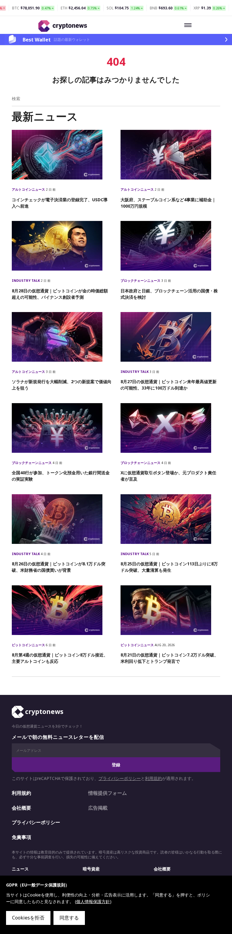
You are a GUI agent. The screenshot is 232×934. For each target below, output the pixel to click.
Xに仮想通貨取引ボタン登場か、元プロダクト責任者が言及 (168, 476)
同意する (69, 917)
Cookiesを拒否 (28, 917)
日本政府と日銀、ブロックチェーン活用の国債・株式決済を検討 (169, 294)
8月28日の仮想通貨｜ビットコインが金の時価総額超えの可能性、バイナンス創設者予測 (60, 294)
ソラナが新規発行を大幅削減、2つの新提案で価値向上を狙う (61, 385)
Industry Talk (26, 280)
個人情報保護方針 (93, 901)
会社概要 (21, 807)
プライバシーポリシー (119, 778)
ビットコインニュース (29, 645)
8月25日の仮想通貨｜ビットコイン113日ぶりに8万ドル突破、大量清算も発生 (169, 567)
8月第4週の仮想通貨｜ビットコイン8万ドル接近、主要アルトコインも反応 (60, 658)
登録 (116, 765)
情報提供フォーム (107, 793)
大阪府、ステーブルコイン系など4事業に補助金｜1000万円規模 (168, 203)
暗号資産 (91, 869)
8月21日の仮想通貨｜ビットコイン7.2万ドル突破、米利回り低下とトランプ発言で (169, 658)
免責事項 (21, 837)
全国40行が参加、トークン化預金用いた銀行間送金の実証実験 (61, 476)
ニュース (20, 869)
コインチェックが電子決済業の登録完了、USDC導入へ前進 (60, 203)
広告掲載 (98, 807)
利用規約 (153, 778)
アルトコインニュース (29, 189)
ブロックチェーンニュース (141, 280)
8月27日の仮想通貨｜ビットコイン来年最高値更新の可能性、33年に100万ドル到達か (169, 385)
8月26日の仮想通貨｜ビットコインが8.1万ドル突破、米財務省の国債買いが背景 (58, 567)
